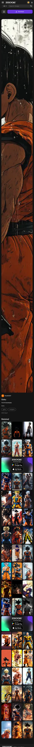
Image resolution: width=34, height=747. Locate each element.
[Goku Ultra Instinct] (28, 517)
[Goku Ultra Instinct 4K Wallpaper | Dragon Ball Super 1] (17, 535)
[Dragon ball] (28, 589)
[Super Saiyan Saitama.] (28, 640)
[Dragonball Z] (6, 676)
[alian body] (17, 481)
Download (21, 11)
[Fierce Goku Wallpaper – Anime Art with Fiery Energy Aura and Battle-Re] (17, 729)
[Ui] (17, 448)
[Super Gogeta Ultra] (17, 658)
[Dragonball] (28, 676)
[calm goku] (6, 448)
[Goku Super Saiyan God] (28, 711)
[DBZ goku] (6, 499)
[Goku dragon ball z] (6, 729)
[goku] (17, 499)
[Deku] (28, 430)
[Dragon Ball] (6, 517)
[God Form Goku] (6, 711)
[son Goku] (28, 553)
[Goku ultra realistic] (28, 694)
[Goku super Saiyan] (6, 694)
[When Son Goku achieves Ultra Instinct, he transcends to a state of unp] (28, 499)
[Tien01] (28, 535)
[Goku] (6, 430)
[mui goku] (6, 606)
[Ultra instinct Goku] (6, 571)
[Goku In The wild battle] (28, 729)
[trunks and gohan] (17, 640)
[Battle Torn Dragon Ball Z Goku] (17, 676)
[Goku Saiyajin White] (28, 448)
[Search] (31, 6)
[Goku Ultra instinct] (17, 694)
